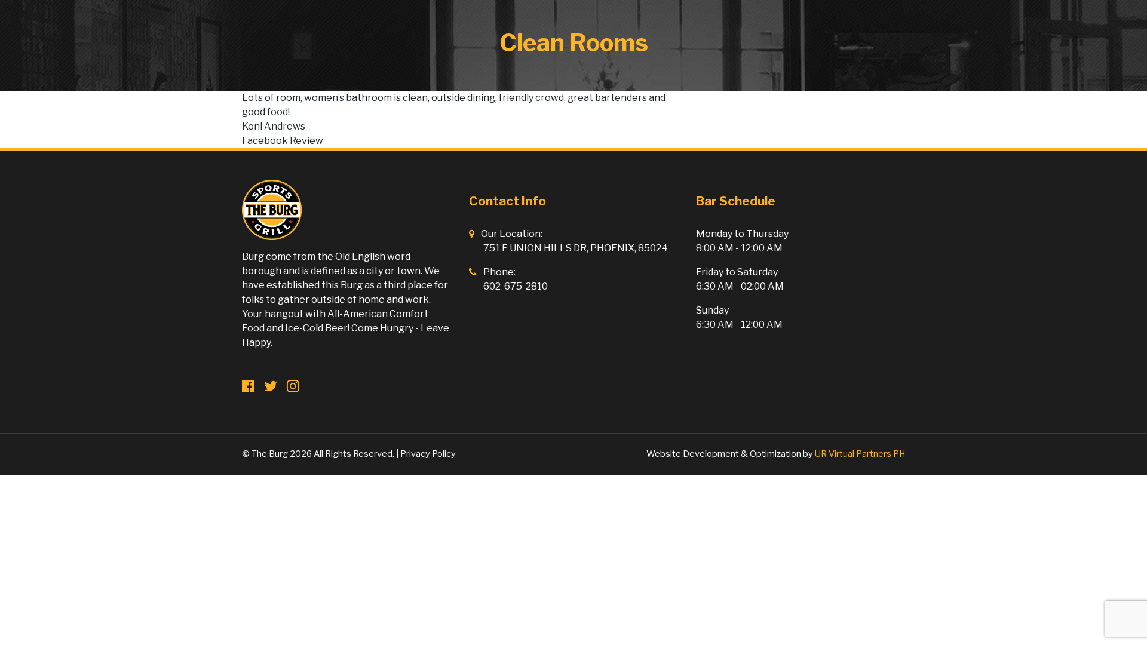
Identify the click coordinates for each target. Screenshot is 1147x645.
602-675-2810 (515, 286)
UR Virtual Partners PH (860, 454)
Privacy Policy (428, 454)
